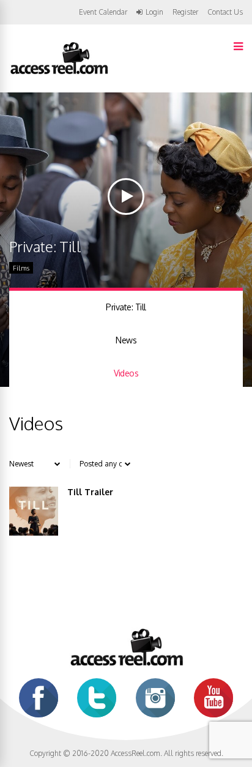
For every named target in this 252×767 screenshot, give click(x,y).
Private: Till (126, 307)
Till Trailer (90, 492)
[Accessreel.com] (58, 73)
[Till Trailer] (33, 511)
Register (185, 12)
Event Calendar (103, 12)
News (126, 340)
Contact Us (225, 12)
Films (21, 268)
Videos (126, 373)
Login (154, 12)
